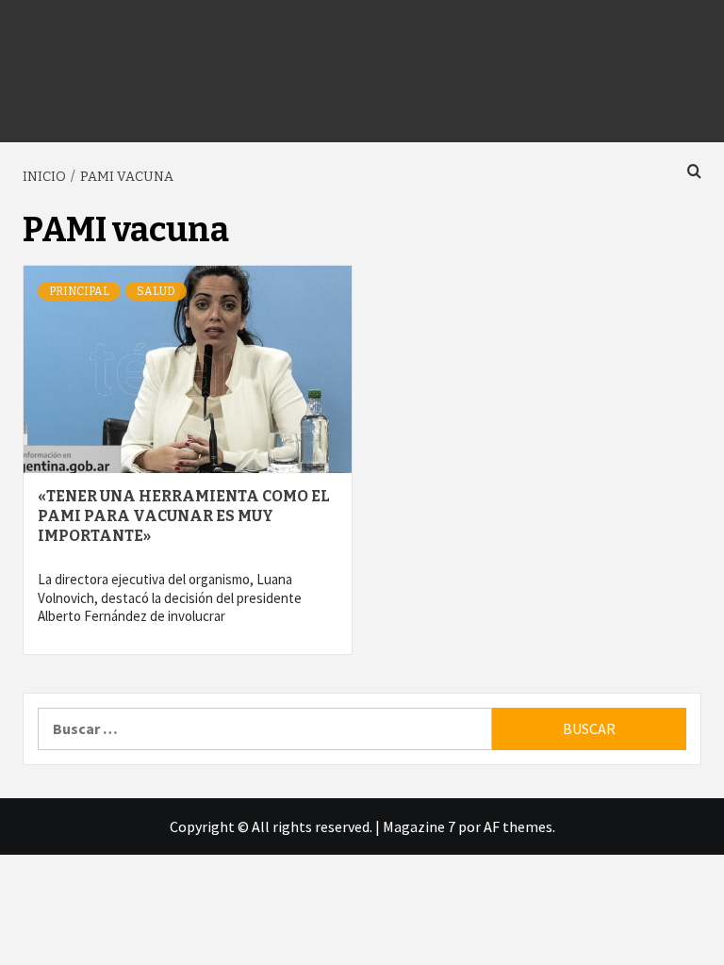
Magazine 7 (419, 826)
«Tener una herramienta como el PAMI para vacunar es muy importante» (184, 516)
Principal (79, 291)
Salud (156, 291)
